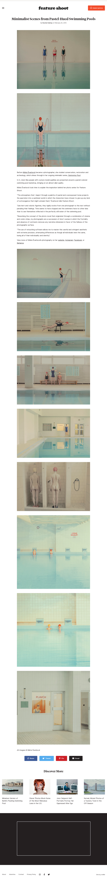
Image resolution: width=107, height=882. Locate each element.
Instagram (69, 240)
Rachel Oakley (47, 23)
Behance (20, 243)
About (4, 874)
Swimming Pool (74, 175)
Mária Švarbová (29, 172)
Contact (21, 874)
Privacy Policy (31, 874)
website (61, 240)
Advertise (12, 874)
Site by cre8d (100, 874)
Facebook (78, 240)
